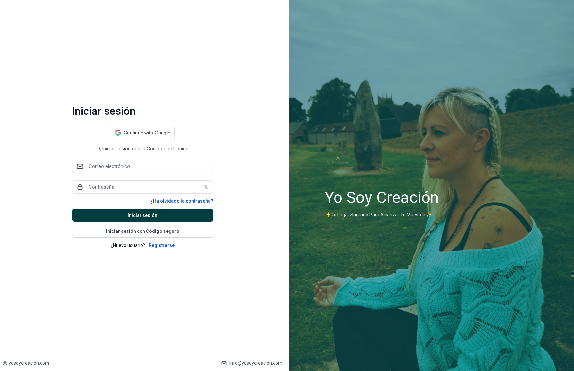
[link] (26, 363)
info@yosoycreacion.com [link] (255, 363)
